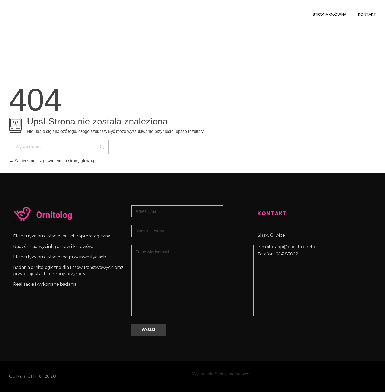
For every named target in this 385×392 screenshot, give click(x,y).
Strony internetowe (231, 374)
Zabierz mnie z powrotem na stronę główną (53, 161)
